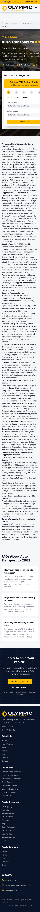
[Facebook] (3, 730)
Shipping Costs (8, 813)
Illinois (4, 865)
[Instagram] (10, 730)
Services (5, 747)
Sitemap (5, 761)
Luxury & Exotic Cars (10, 789)
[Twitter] (7, 730)
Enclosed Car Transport (11, 778)
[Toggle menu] (36, 8)
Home (6, 23)
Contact (5, 757)
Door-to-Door (7, 834)
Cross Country (7, 782)
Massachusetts (27, 23)
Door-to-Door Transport (11, 772)
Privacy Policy (13, 906)
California (5, 851)
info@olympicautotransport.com (18, 885)
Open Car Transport (10, 775)
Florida (4, 855)
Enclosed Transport (9, 830)
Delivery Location (13, 111)
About (4, 751)
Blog (3, 754)
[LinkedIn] (14, 730)
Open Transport (8, 827)
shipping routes (26, 449)
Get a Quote (7, 820)
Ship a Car (6, 810)
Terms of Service (26, 906)
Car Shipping (7, 806)
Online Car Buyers (9, 792)
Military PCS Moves (9, 785)
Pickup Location (12, 102)
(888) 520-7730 (10, 880)
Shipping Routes (8, 837)
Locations (14, 23)
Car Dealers (6, 796)
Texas (4, 858)
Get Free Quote (18, 681)
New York (5, 862)
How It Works (7, 744)
